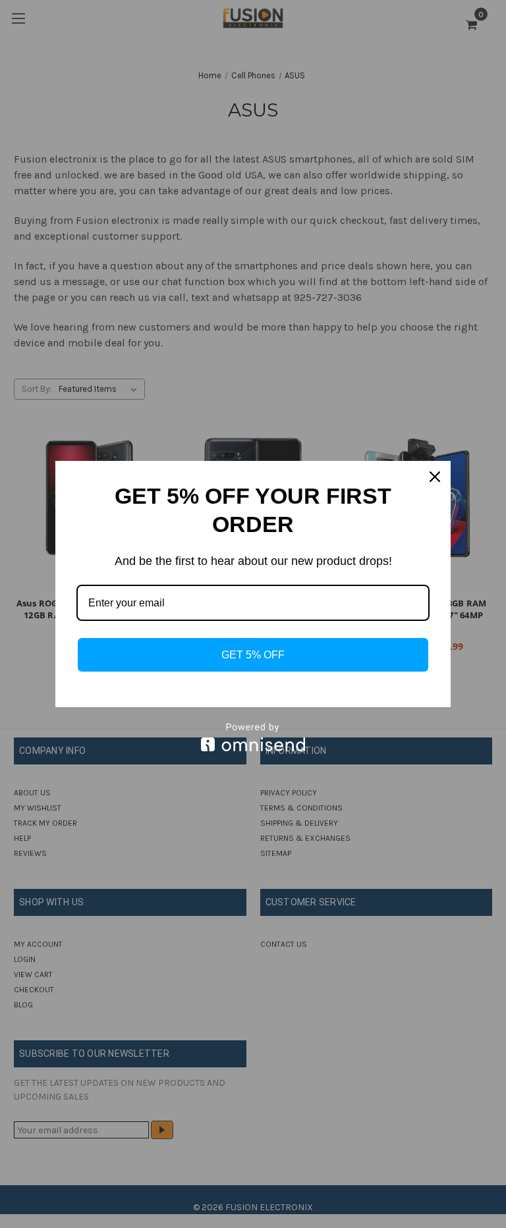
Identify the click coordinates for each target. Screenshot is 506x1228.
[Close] (435, 477)
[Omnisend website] (253, 737)
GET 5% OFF (253, 654)
